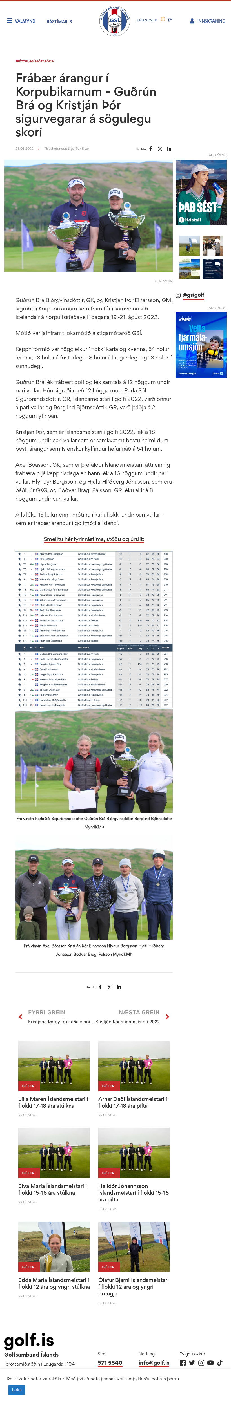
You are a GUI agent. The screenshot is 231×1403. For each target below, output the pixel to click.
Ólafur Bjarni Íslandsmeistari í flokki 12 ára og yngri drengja (133, 1287)
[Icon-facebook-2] (182, 1363)
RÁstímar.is (59, 21)
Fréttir (21, 61)
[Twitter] (192, 1363)
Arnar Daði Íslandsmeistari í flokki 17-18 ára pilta (132, 1102)
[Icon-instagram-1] (201, 1363)
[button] (189, 246)
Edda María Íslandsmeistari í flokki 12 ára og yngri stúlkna (54, 1283)
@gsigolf (193, 295)
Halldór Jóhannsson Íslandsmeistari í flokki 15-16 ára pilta (133, 1193)
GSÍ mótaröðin (42, 61)
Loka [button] (17, 1390)
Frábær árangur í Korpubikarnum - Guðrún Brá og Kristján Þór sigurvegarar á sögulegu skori (85, 104)
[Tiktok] (220, 1363)
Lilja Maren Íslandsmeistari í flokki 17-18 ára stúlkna (53, 1102)
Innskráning (211, 21)
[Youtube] (210, 1363)
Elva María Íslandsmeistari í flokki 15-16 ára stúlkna (52, 1189)
